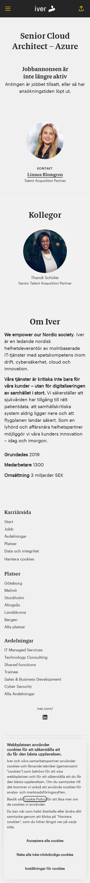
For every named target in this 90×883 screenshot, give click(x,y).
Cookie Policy (35, 799)
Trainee (11, 671)
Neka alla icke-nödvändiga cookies (45, 854)
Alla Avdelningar (19, 693)
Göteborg (13, 583)
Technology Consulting (25, 657)
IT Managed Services (23, 649)
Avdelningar (15, 536)
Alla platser (14, 626)
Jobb (8, 529)
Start (8, 521)
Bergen (10, 619)
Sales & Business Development (32, 679)
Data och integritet (21, 551)
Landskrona (15, 612)
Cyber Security (18, 686)
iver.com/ (45, 708)
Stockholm (14, 597)
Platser (10, 543)
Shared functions (20, 664)
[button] (81, 9)
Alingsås (12, 604)
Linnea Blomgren (45, 175)
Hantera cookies (19, 559)
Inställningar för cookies (45, 868)
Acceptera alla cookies (45, 840)
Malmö (10, 590)
